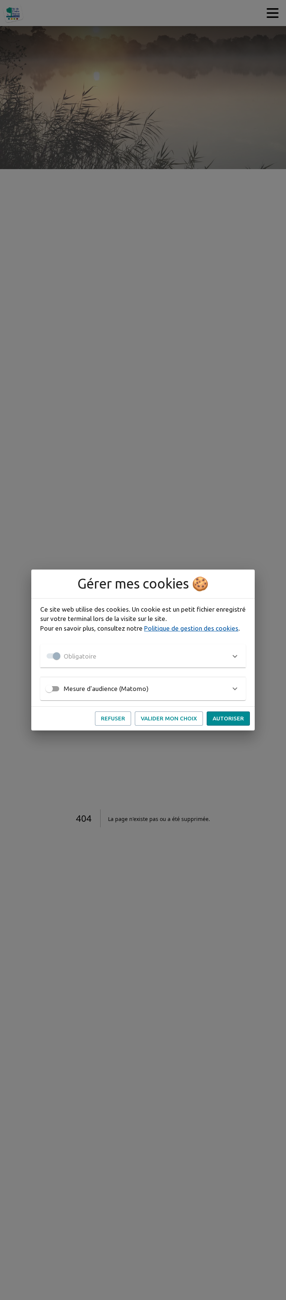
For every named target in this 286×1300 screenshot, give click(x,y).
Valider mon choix (169, 718)
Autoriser (228, 718)
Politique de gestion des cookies (191, 628)
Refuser (113, 718)
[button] (143, 656)
